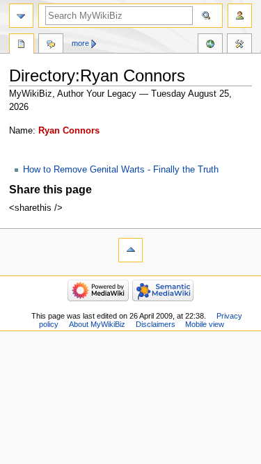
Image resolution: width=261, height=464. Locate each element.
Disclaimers (155, 324)
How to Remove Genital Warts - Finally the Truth (121, 170)
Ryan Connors (69, 131)
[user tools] (240, 15)
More (80, 43)
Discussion (51, 45)
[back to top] (130, 250)
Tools (239, 45)
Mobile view (204, 324)
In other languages (210, 45)
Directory (21, 45)
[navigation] (21, 15)
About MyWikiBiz (97, 324)
